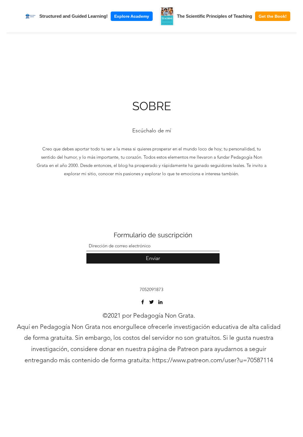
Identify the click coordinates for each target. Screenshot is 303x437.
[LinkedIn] (160, 302)
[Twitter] (151, 302)
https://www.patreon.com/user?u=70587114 (212, 360)
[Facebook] (143, 302)
